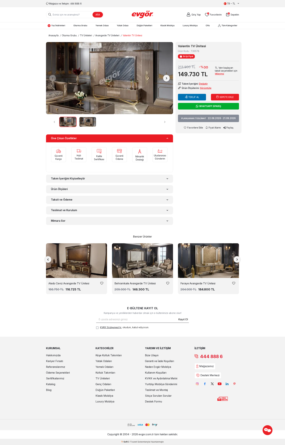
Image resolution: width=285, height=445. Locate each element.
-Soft (124, 442)
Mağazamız (206, 366)
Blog (48, 390)
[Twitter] (212, 384)
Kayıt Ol (183, 319)
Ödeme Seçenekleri (58, 372)
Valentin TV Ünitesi (132, 35)
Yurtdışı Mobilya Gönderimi (161, 384)
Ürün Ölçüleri (59, 189)
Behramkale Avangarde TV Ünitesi (135, 283)
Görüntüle (205, 88)
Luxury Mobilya (190, 25)
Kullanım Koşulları (155, 372)
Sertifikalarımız (55, 378)
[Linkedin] (227, 384)
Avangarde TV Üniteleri (107, 35)
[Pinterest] (234, 384)
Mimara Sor (58, 220)
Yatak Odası (122, 25)
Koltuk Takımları (105, 372)
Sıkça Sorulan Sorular (158, 395)
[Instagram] (197, 384)
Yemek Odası (102, 25)
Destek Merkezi (210, 375)
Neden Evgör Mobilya (158, 366)
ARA (97, 14)
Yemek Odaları (104, 366)
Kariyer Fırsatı (54, 361)
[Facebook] (205, 384)
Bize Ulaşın (151, 355)
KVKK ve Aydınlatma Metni (161, 378)
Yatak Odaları (103, 361)
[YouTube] (219, 384)
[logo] (142, 15)
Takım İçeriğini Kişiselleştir (68, 178)
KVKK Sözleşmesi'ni (110, 327)
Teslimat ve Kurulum (64, 210)
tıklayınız (219, 73)
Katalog (50, 384)
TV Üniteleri (86, 35)
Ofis (208, 25)
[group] (109, 78)
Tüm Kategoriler (229, 25)
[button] (52, 78)
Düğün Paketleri (144, 25)
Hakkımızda (53, 355)
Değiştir (203, 83)
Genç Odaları (103, 384)
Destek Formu (153, 401)
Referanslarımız (55, 366)
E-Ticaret (132, 442)
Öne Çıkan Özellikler (64, 138)
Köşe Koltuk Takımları (108, 355)
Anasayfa (53, 35)
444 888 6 (211, 356)
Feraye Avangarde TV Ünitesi (197, 283)
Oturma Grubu (80, 25)
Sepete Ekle (227, 97)
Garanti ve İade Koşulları (159, 361)
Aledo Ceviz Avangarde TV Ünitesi (68, 283)
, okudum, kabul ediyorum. (124, 327)
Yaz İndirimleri (58, 25)
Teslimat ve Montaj (156, 390)
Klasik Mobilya (167, 25)
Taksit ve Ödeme (61, 199)
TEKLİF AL (193, 97)
